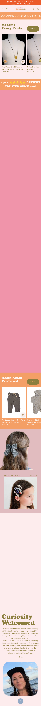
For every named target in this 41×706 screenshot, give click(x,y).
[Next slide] (36, 406)
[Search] (7, 8)
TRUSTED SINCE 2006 (19, 86)
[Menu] (2, 8)
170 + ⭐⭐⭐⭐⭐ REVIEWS (19, 82)
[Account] (33, 8)
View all (33, 29)
